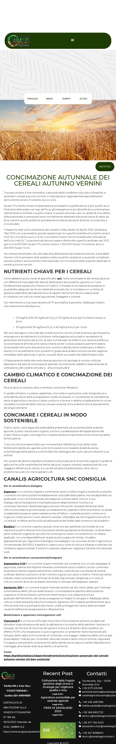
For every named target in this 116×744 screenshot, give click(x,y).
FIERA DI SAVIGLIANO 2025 (58, 709)
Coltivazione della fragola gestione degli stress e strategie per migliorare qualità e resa (58, 685)
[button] (72, 39)
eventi (67, 98)
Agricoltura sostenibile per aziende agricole (58, 699)
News (49, 98)
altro (83, 98)
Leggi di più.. (58, 694)
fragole (32, 98)
